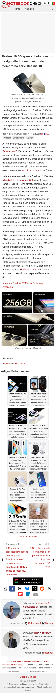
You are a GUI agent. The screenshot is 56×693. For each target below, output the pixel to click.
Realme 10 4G (9, 151)
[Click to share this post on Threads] (19, 588)
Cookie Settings (28, 676)
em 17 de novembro (32, 170)
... (52, 8)
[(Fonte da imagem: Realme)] (28, 319)
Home (17, 8)
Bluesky (49, 623)
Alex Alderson (30, 606)
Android (7, 137)
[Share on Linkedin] (28, 594)
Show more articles (28, 536)
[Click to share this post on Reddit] (42, 588)
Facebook (48, 652)
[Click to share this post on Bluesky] (27, 588)
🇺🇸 (41, 133)
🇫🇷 (45, 133)
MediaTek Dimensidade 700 (18, 180)
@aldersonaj (34, 623)
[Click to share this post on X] (34, 588)
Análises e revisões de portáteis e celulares (22, 661)
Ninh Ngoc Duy (42, 632)
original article (43, 603)
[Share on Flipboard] (20, 594)
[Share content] (5, 589)
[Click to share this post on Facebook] (12, 588)
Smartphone (18, 137)
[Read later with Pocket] (49, 588)
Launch (29, 137)
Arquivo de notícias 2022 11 (13, 664)
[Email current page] (35, 594)
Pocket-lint (20, 363)
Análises (29, 8)
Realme (6, 363)
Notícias (46, 661)
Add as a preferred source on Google (30, 581)
